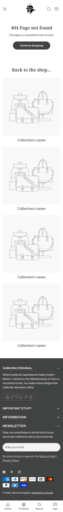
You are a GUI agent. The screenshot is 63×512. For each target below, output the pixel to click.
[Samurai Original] (31, 9)
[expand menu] (5, 9)
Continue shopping (31, 45)
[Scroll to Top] (56, 493)
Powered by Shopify (42, 493)
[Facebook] (4, 472)
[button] (56, 9)
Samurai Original (21, 493)
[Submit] (56, 447)
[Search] (49, 9)
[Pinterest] (12, 472)
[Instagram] (19, 472)
